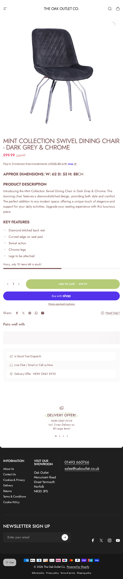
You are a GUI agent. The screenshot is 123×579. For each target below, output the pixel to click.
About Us (8, 469)
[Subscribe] (65, 537)
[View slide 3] (63, 436)
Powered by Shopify (78, 567)
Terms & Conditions (14, 496)
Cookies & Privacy (14, 480)
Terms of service (68, 572)
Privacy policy (52, 572)
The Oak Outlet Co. (61, 8)
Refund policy (38, 572)
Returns (7, 491)
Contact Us (9, 474)
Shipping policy (84, 572)
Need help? (113, 313)
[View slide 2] (60, 436)
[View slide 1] (56, 436)
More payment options (61, 304)
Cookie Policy (11, 502)
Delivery (8, 485)
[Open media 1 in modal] (114, 23)
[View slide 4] (67, 436)
